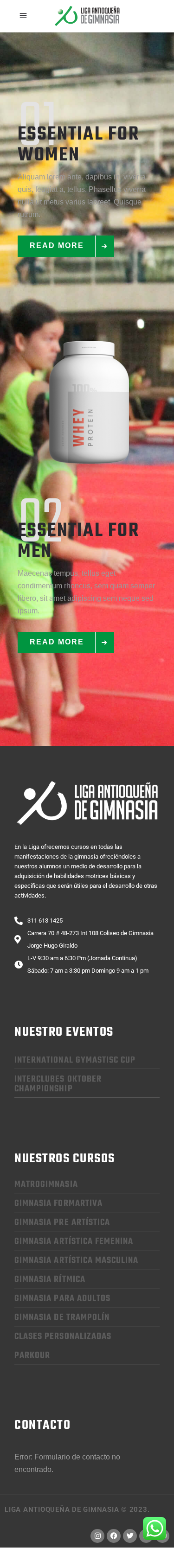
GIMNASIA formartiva (58, 1203)
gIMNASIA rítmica (49, 1280)
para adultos (62, 1299)
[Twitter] (130, 1536)
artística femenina (73, 1242)
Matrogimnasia (46, 1184)
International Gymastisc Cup (74, 1060)
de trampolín (62, 1318)
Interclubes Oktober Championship (58, 1084)
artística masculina (76, 1261)
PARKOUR (32, 1356)
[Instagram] (97, 1536)
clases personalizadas (62, 1337)
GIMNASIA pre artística (62, 1222)
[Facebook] (114, 1536)
